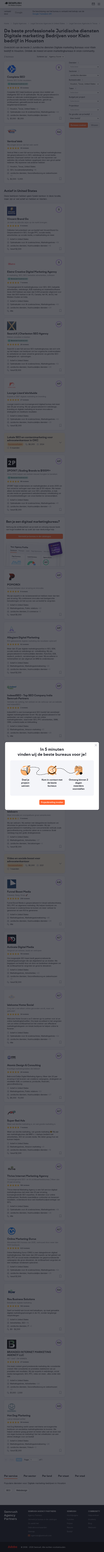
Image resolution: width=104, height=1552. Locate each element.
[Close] (96, 745)
